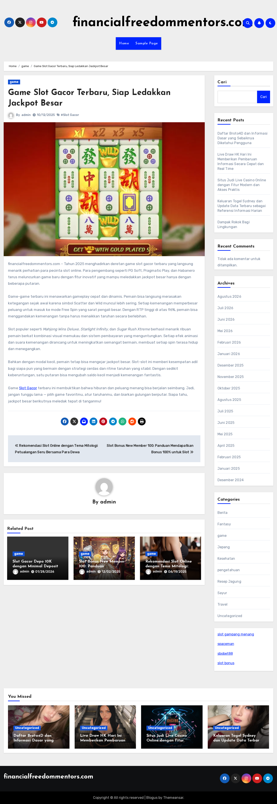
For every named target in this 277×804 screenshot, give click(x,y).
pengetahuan (228, 570)
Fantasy (224, 524)
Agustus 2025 (229, 400)
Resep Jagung (229, 581)
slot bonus (225, 663)
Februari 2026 (229, 342)
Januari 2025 (228, 468)
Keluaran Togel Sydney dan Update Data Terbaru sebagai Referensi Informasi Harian (241, 206)
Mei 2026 (225, 331)
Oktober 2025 (228, 388)
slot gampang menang (235, 634)
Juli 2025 (225, 411)
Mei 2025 (225, 434)
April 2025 (226, 446)
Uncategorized (229, 616)
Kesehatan (226, 558)
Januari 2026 (228, 354)
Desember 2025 (230, 365)
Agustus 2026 (229, 296)
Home (124, 43)
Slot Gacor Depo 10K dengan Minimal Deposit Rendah (35, 566)
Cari (222, 82)
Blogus (152, 798)
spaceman (225, 644)
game (14, 82)
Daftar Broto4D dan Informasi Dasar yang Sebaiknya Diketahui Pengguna (242, 138)
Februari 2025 (229, 457)
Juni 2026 (226, 319)
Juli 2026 (225, 308)
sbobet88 (225, 653)
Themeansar (173, 798)
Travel (222, 604)
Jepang (223, 547)
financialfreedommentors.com (162, 22)
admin (26, 115)
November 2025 (230, 377)
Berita (222, 513)
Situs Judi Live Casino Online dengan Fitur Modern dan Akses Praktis (241, 185)
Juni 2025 (226, 423)
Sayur (222, 593)
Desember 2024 (230, 480)
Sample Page (146, 43)
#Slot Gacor (70, 115)
